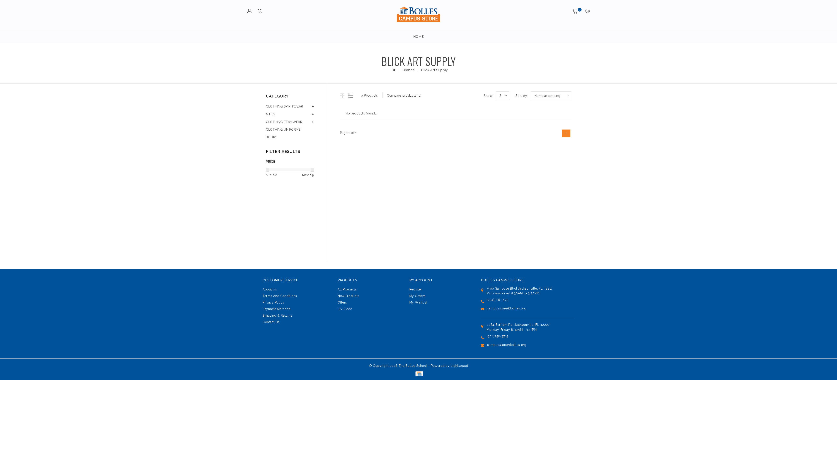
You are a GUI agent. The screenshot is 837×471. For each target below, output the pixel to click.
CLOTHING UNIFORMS (283, 129)
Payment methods (277, 309)
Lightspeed (459, 365)
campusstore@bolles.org (506, 308)
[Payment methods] (418, 373)
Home (418, 37)
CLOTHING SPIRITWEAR (284, 106)
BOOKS (271, 137)
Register (415, 289)
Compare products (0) (404, 95)
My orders (417, 296)
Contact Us (271, 322)
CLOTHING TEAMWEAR (284, 122)
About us (270, 289)
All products (347, 289)
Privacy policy (273, 302)
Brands (408, 70)
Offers (342, 302)
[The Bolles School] (418, 14)
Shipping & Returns (278, 315)
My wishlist (418, 302)
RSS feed (345, 309)
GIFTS (270, 114)
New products (348, 296)
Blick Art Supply (434, 70)
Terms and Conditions (280, 296)
